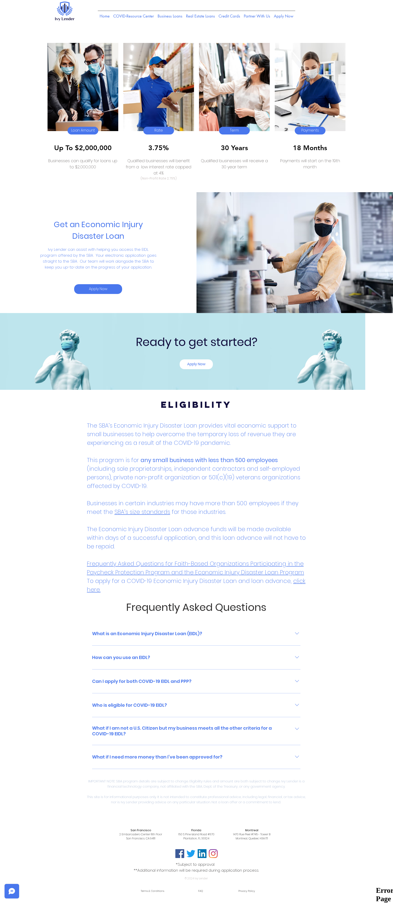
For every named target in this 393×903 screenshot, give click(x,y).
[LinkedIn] (202, 853)
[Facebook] (179, 853)
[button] (83, 130)
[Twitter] (190, 853)
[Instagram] (213, 853)
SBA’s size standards (142, 512)
